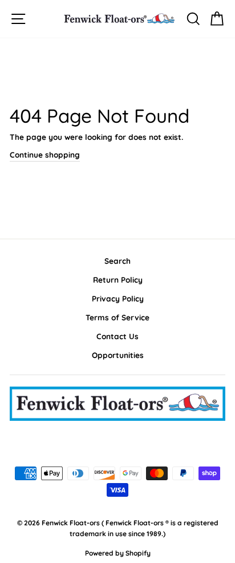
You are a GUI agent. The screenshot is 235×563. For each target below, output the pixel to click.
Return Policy (118, 279)
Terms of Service (117, 317)
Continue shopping (45, 154)
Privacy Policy (118, 298)
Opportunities (118, 355)
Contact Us (117, 336)
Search (117, 261)
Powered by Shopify (118, 553)
